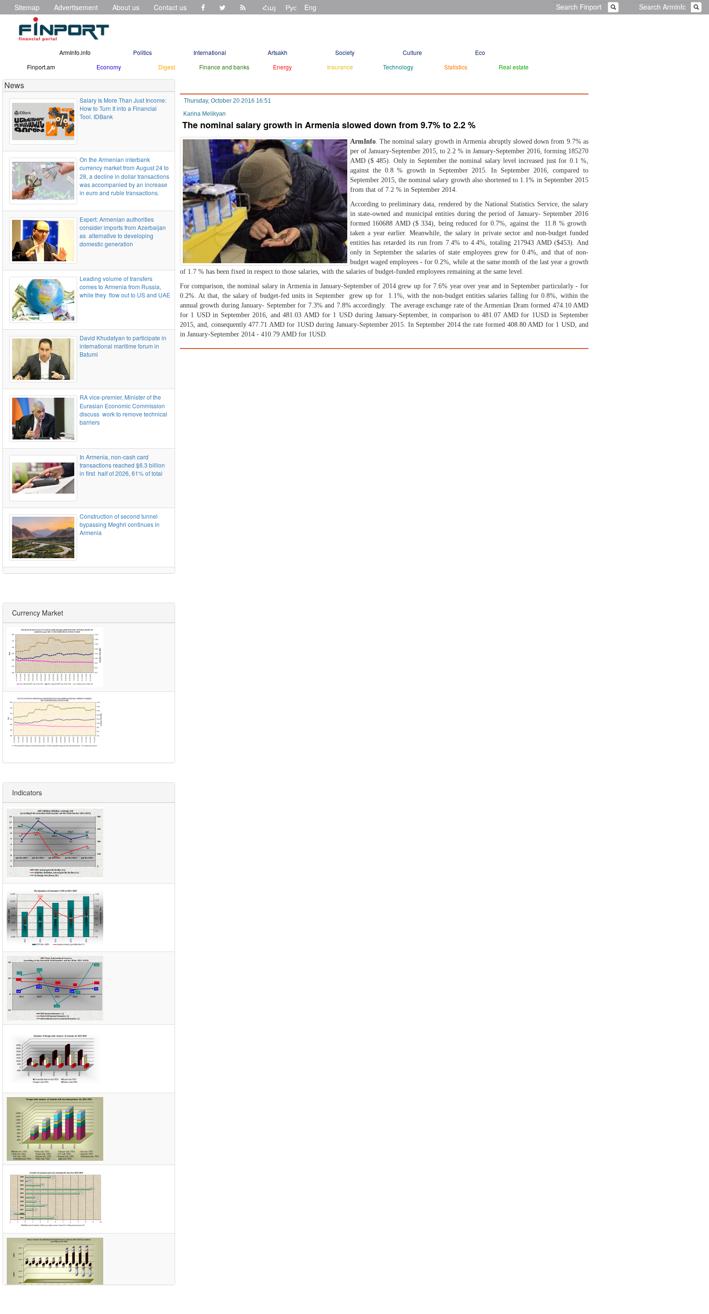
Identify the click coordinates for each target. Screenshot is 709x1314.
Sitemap (27, 7)
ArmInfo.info (75, 52)
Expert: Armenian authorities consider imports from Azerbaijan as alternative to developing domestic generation (123, 231)
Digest (166, 67)
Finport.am (41, 67)
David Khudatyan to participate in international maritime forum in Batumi (123, 346)
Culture (412, 52)
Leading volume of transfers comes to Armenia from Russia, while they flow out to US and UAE (125, 286)
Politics (142, 52)
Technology (398, 67)
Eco (480, 52)
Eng (310, 7)
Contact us (170, 7)
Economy (108, 67)
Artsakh (277, 52)
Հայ (269, 7)
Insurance (340, 67)
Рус (291, 7)
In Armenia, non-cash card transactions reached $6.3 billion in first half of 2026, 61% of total (122, 465)
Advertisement (76, 7)
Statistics (455, 67)
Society (344, 52)
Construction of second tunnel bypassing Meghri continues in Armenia (120, 524)
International (209, 52)
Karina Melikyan (204, 113)
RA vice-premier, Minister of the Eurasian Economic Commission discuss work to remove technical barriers (123, 409)
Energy (282, 67)
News (14, 85)
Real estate (514, 67)
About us (125, 7)
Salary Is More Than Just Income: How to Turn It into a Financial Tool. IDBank (123, 108)
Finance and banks (224, 67)
